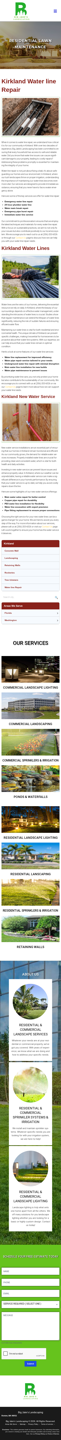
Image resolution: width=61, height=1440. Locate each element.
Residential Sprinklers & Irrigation (30, 910)
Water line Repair (13, 587)
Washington (11, 620)
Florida (8, 613)
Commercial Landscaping (30, 724)
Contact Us (21, 238)
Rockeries (10, 572)
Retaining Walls (12, 565)
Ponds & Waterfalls (31, 797)
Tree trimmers (11, 580)
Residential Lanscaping (30, 874)
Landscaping (11, 558)
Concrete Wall (12, 551)
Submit (30, 1364)
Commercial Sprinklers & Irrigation (30, 760)
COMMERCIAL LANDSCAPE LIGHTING (30, 687)
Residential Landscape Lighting (31, 837)
